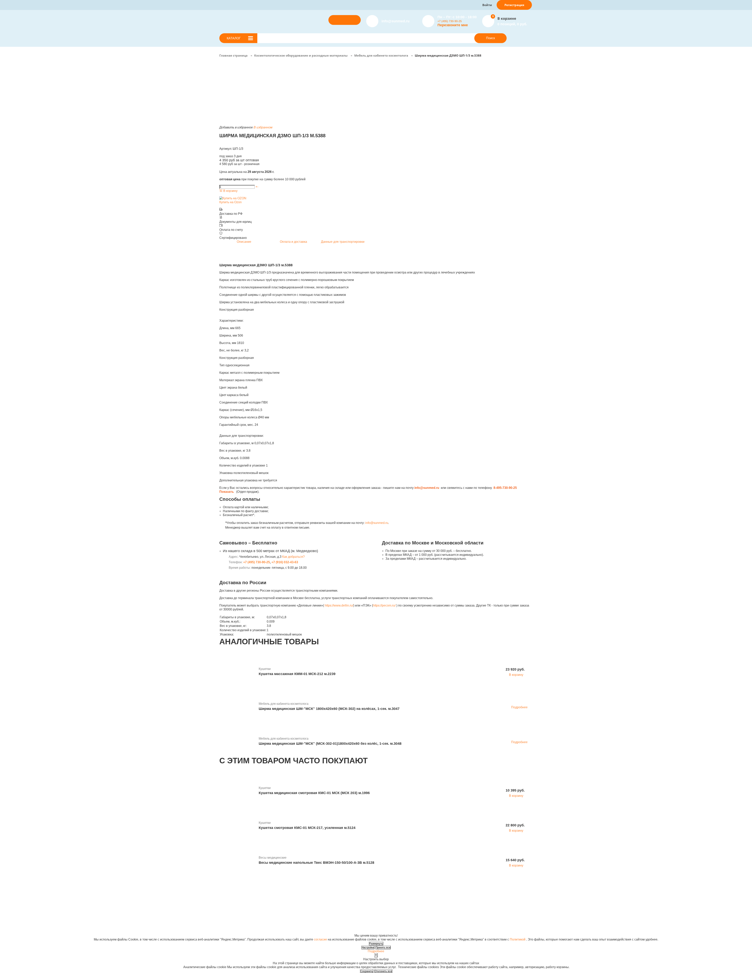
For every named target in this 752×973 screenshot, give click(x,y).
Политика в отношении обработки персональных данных (260, 927)
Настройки (368, 947)
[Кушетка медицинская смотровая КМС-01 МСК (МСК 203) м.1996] (237, 791)
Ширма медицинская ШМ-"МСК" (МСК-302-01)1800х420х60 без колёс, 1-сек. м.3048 (330, 744)
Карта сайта (443, 931)
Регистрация (514, 5)
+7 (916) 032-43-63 (284, 562)
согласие (320, 939)
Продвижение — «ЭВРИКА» (455, 923)
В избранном (263, 127)
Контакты (374, 908)
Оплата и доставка (324, 904)
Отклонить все (383, 971)
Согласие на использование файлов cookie (251, 931)
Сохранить (366, 971)
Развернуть (376, 943)
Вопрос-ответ (320, 908)
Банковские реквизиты (384, 896)
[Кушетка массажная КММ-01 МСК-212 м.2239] (237, 671)
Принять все (383, 947)
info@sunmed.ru (376, 522)
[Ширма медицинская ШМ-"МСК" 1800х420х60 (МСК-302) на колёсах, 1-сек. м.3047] (237, 706)
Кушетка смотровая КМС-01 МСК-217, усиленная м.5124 (307, 828)
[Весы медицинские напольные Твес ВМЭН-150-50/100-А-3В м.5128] (237, 860)
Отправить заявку (345, 20)
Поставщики (320, 900)
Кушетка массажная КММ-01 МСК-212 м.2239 (297, 674)
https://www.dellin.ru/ (339, 605)
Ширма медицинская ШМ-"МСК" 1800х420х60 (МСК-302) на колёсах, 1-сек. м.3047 (329, 709)
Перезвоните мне (452, 25)
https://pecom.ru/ (384, 605)
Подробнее (519, 707)
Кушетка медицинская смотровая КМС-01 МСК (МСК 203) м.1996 (314, 793)
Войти (487, 5)
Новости (374, 900)
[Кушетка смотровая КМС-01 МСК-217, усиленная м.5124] (237, 825)
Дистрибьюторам (323, 896)
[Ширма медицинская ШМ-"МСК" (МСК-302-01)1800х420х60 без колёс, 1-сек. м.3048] (237, 741)
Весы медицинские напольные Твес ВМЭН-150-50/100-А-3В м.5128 (316, 863)
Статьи (373, 904)
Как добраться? (293, 556)
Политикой (517, 939)
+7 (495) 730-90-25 (449, 21)
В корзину (230, 190)
